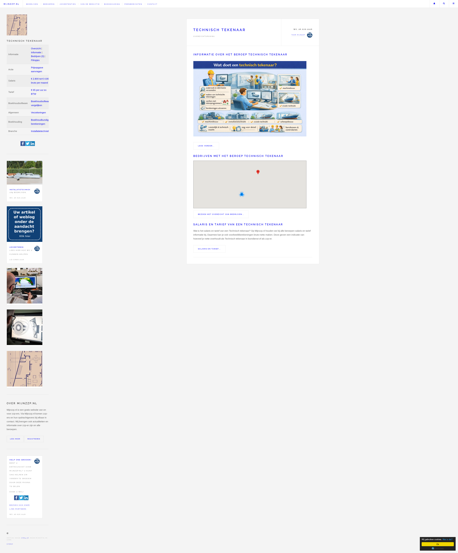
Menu (453, 4)
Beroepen (49, 4)
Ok (437, 544)
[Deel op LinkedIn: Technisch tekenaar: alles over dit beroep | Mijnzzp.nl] (32, 145)
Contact (152, 4)
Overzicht (36, 48)
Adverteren (17, 247)
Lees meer (15, 439)
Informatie (36, 52)
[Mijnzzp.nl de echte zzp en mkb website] (17, 24)
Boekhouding (112, 4)
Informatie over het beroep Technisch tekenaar (240, 54)
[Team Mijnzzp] (37, 191)
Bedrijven (32, 4)
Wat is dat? (447, 539)
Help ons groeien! (20, 460)
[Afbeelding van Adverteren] (24, 224)
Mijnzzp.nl (11, 4)
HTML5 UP (25, 538)
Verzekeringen (38, 112)
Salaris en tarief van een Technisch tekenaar (238, 224)
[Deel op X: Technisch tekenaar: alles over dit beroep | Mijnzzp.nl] (27, 145)
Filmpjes (35, 60)
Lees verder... (206, 146)
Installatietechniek (40, 131)
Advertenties (68, 4)
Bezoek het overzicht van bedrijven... (221, 214)
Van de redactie (90, 4)
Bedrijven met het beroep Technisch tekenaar (238, 156)
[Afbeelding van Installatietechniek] (24, 173)
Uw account (434, 4)
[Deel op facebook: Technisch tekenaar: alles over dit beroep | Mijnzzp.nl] (23, 145)
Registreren (34, 439)
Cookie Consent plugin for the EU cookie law (438, 548)
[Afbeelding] (24, 286)
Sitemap (10, 544)
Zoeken (444, 4)
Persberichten (133, 4)
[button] (258, 172)
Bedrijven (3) (37, 56)
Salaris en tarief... (209, 249)
